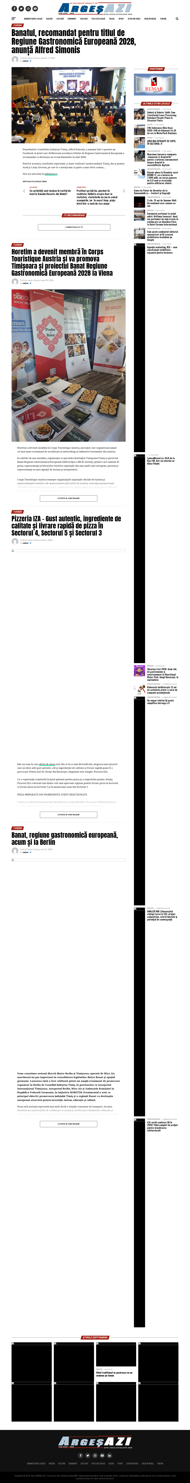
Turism (163, 18)
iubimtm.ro (51, 173)
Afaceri (49, 18)
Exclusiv (84, 18)
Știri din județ (134, 18)
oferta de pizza (47, 764)
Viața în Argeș (150, 18)
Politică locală (98, 18)
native (25, 61)
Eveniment (72, 18)
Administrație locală (33, 18)
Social (112, 18)
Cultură (60, 18)
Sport (121, 18)
